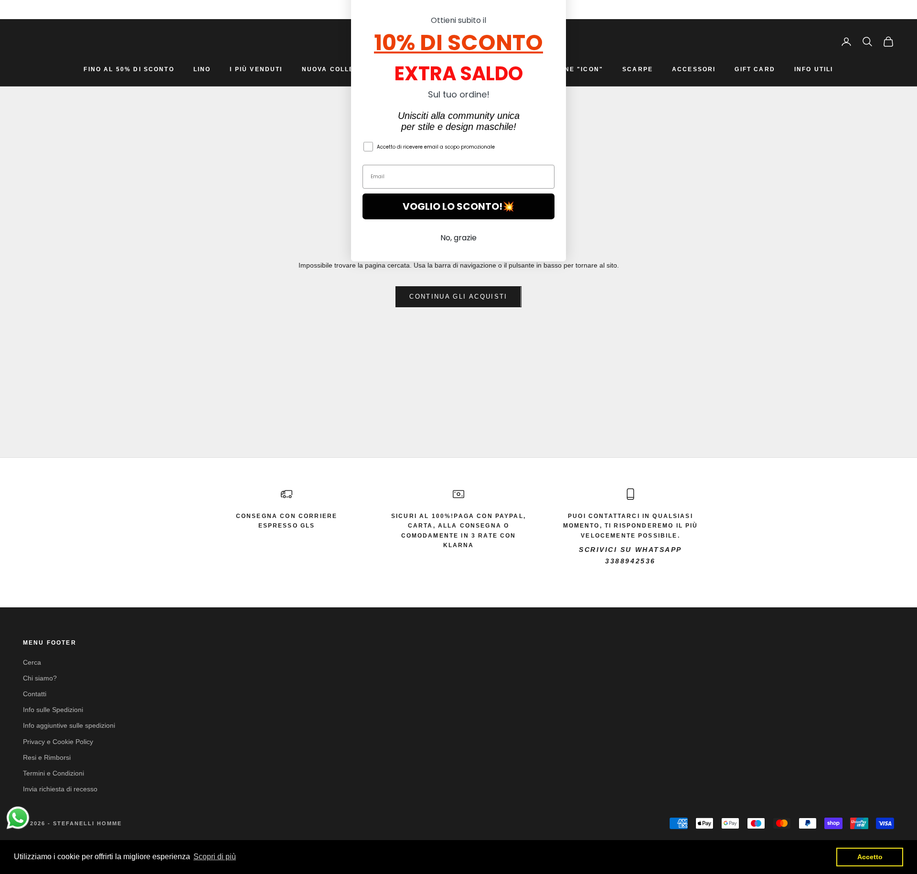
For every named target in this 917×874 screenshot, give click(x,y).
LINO (202, 69)
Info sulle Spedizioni (53, 709)
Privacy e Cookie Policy (58, 741)
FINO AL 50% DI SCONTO (129, 69)
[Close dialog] (553, 21)
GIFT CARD (755, 69)
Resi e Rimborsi (47, 757)
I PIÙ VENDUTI (256, 69)
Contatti (34, 694)
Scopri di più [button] (214, 856)
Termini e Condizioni (53, 773)
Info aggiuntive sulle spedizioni (69, 725)
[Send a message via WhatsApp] (18, 818)
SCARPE (637, 69)
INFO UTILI (813, 69)
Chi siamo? (40, 678)
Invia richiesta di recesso (60, 789)
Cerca (32, 662)
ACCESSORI (693, 69)
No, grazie (458, 291)
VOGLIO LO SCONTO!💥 (458, 260)
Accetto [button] (870, 857)
